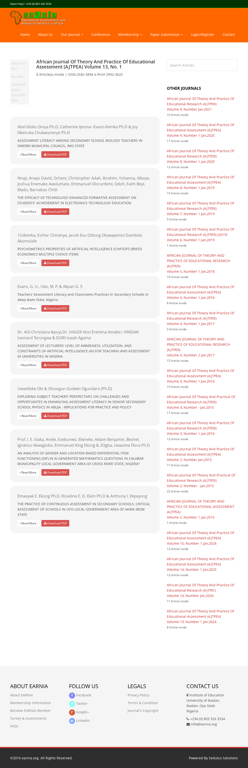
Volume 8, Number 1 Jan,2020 (191, 161)
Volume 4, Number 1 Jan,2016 (191, 297)
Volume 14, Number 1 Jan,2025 (192, 569)
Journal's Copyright (143, 710)
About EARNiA (21, 695)
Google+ (82, 712)
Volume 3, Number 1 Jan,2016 (191, 381)
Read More (29, 154)
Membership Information (30, 702)
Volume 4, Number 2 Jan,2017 (191, 355)
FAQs (14, 726)
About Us (45, 34)
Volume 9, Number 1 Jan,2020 (191, 135)
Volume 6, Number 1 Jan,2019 (191, 240)
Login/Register (202, 34)
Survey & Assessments (28, 718)
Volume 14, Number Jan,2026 (190, 595)
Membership (129, 34)
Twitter (81, 703)
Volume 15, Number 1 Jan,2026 (192, 543)
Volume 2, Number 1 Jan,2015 (191, 517)
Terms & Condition (143, 702)
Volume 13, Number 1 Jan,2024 (192, 621)
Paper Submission (165, 34)
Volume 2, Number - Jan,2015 (190, 485)
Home (25, 34)
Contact (229, 34)
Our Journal (71, 34)
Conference (100, 34)
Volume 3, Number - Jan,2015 (190, 407)
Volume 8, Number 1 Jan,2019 (191, 187)
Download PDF (56, 154)
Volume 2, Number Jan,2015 (189, 459)
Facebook (83, 695)
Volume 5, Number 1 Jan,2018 (191, 271)
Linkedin (82, 720)
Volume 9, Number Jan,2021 (189, 109)
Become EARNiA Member (30, 710)
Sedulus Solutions (223, 758)
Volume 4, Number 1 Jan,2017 (191, 323)
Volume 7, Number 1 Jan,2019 (191, 213)
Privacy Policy (138, 695)
